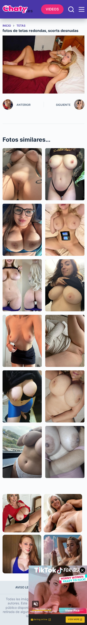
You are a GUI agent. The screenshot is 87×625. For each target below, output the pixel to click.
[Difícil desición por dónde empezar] (64, 341)
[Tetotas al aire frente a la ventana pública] (22, 452)
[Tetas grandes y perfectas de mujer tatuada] (64, 174)
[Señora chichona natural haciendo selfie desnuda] (64, 396)
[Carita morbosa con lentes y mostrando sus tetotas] (22, 230)
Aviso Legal (25, 587)
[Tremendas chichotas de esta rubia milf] (64, 230)
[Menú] (81, 9)
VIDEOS (52, 9)
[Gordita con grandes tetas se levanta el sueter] (64, 285)
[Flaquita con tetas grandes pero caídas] (22, 341)
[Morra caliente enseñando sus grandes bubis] (22, 396)
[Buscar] (71, 9)
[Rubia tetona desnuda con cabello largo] (22, 285)
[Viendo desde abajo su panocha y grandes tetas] (22, 174)
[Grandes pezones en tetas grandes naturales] (64, 452)
